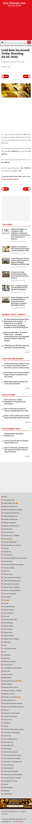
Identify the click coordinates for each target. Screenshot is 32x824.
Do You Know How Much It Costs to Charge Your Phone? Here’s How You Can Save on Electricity (16, 366)
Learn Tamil (6, 671)
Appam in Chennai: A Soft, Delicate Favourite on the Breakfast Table (20, 249)
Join (4, 652)
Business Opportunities (10, 542)
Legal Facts (6, 658)
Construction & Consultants (11, 584)
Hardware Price (8, 632)
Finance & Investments (9, 593)
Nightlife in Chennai (9, 694)
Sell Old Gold (7, 736)
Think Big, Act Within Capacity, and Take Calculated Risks (16, 347)
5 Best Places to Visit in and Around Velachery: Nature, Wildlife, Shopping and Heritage (20, 261)
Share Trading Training (10, 739)
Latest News (6, 655)
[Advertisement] (16, 23)
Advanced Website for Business (12, 509)
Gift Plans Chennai (8, 610)
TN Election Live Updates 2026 (12, 761)
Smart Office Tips (8, 745)
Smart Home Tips (8, 742)
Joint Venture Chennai (9, 648)
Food (5, 600)
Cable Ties (6, 571)
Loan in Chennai (8, 674)
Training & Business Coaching (12, 778)
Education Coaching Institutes (12, 590)
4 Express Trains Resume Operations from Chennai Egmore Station (20, 275)
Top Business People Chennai (12, 755)
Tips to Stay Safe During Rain (12, 758)
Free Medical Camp (9, 606)
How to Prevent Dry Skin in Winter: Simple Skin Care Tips (16, 410)
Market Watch (7, 677)
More (27, 352)
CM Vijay (6, 548)
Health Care (6, 642)
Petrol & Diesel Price (9, 700)
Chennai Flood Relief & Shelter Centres (14, 558)
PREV (6, 76)
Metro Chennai (7, 684)
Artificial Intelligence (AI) (10, 516)
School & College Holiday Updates (13, 729)
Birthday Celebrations (9, 522)
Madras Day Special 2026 (11, 681)
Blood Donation (7, 529)
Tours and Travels (8, 765)
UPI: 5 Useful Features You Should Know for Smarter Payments (19, 288)
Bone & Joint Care (8, 532)
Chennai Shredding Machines (12, 580)
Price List (6, 710)
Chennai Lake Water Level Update (13, 564)
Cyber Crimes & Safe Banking (12, 577)
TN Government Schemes (10, 771)
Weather (5, 784)
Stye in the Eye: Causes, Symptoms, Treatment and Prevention (14, 402)
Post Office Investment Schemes (12, 703)
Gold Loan (6, 616)
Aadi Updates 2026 (9, 500)
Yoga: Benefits (7, 794)
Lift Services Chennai (9, 661)
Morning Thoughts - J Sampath (12, 690)
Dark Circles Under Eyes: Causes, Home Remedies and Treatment (17, 417)
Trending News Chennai (10, 781)
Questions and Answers (10, 716)
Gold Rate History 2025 (10, 619)
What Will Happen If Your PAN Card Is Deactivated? (16, 383)
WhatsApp (6, 790)
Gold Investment (8, 613)
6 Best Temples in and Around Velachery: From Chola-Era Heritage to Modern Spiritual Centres (19, 301)
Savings (5, 726)
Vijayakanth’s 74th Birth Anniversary (13, 435)
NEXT (25, 76)
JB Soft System (17, 821)
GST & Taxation (8, 629)
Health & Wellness (8, 635)
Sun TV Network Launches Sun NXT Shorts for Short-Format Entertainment (16, 450)
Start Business (7, 748)
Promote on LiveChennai (10, 697)
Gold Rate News (8, 622)
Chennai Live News (9, 568)
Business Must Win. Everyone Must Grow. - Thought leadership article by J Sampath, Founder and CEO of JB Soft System (16, 337)
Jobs (4, 645)
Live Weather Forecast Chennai (12, 668)
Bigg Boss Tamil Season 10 (11, 526)
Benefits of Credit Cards (10, 519)
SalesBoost (6, 723)
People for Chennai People (11, 713)
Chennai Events (7, 555)
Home (5, 496)
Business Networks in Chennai (12, 545)
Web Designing (7, 787)
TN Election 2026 (8, 768)
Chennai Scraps (8, 574)
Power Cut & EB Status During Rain (13, 706)
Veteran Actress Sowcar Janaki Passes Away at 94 (16, 442)
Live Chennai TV (8, 664)
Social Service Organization (11, 732)
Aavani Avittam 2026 (9, 503)
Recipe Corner (7, 719)
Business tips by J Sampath (11, 535)
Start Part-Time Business (10, 752)
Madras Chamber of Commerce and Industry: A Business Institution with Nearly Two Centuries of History (20, 234)
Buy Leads (6, 538)
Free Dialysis (7, 597)
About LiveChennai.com (10, 506)
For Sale (5, 603)
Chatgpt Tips (7, 551)
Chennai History (8, 561)
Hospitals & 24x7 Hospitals (11, 639)
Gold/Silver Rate (8, 626)
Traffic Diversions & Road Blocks (12, 774)
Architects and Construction (11, 513)
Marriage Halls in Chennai (10, 687)
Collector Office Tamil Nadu (11, 587)
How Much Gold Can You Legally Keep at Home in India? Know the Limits (17, 375)
